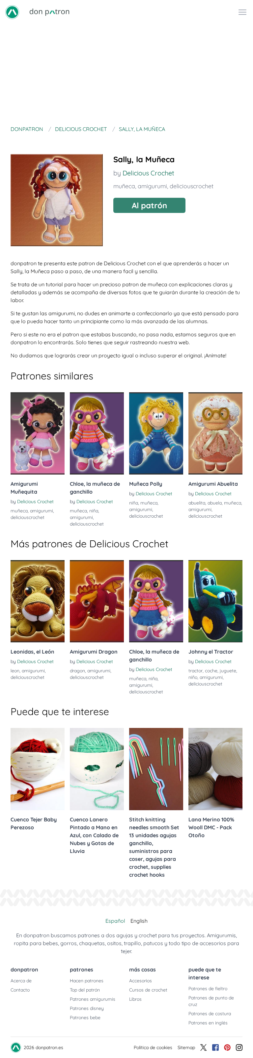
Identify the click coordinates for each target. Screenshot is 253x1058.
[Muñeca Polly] (156, 433)
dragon (77, 671)
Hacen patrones (86, 981)
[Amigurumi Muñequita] (38, 433)
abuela (215, 503)
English (139, 920)
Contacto (20, 990)
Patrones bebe (85, 1017)
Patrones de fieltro (207, 989)
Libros (135, 999)
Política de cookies (153, 1047)
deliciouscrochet (191, 186)
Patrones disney (87, 1008)
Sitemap (186, 1047)
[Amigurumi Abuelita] (215, 433)
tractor (195, 671)
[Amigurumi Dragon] (97, 601)
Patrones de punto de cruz (211, 1001)
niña (93, 511)
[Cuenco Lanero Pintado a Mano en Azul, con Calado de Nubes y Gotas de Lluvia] (97, 769)
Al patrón (149, 205)
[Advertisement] (126, 74)
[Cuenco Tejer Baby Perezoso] (38, 769)
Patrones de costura (209, 1014)
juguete (228, 671)
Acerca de (21, 981)
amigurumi (152, 186)
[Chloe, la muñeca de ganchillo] (97, 433)
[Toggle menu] (242, 12)
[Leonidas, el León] (38, 601)
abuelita (196, 503)
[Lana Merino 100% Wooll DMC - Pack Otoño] (215, 769)
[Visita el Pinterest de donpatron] (227, 1047)
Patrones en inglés (208, 1023)
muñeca (124, 186)
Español (115, 920)
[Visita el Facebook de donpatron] (215, 1047)
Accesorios (140, 981)
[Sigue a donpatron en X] (203, 1047)
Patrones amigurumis (92, 999)
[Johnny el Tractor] (215, 601)
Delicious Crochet (148, 173)
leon (15, 671)
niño (192, 677)
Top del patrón (85, 990)
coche (211, 671)
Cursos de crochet (148, 990)
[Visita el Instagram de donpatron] (239, 1047)
